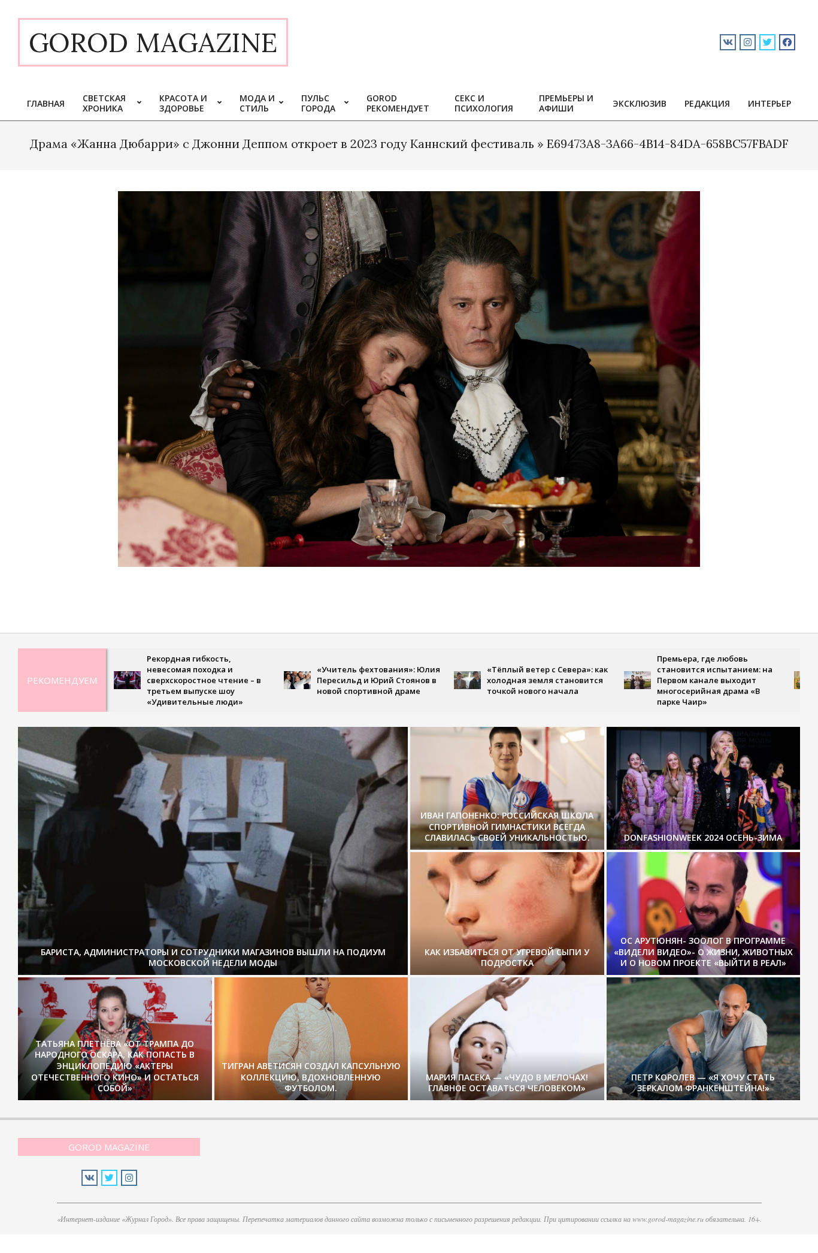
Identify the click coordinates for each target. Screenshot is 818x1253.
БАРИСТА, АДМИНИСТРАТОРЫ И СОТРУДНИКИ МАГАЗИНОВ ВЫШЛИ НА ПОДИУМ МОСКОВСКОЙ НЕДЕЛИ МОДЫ (213, 957)
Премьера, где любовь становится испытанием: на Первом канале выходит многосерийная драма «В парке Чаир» (650, 680)
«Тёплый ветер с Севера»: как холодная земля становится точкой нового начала (482, 680)
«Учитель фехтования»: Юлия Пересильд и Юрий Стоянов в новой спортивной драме (313, 680)
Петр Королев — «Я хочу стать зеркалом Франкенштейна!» (703, 1082)
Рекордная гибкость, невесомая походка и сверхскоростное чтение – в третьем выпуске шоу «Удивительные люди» (139, 680)
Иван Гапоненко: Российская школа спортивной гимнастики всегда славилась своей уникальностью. (506, 826)
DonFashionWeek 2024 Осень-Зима (703, 837)
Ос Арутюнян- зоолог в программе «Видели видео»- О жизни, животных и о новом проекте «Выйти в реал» (703, 951)
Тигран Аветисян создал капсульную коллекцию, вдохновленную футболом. (311, 1077)
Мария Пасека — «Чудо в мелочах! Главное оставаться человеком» (507, 1082)
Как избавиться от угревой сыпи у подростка (507, 957)
